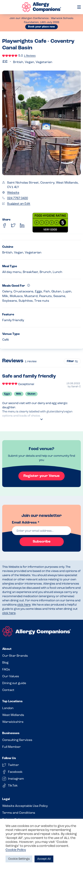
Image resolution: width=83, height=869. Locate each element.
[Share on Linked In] (22, 225)
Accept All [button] (44, 858)
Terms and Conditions (18, 813)
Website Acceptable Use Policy (25, 806)
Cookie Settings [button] (19, 858)
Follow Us (9, 758)
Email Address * (25, 522)
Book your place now (41, 26)
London (8, 708)
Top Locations (12, 701)
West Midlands (13, 715)
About (7, 649)
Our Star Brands (15, 656)
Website (13, 192)
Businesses (10, 733)
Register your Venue (41, 476)
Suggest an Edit (18, 203)
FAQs (6, 669)
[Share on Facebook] (4, 225)
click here (24, 604)
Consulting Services (17, 740)
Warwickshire (12, 722)
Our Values (10, 676)
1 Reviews (30, 56)
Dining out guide (14, 683)
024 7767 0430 (17, 198)
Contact (8, 690)
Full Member (11, 747)
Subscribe (41, 541)
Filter (70, 361)
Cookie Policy (16, 850)
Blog (5, 662)
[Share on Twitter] (13, 225)
